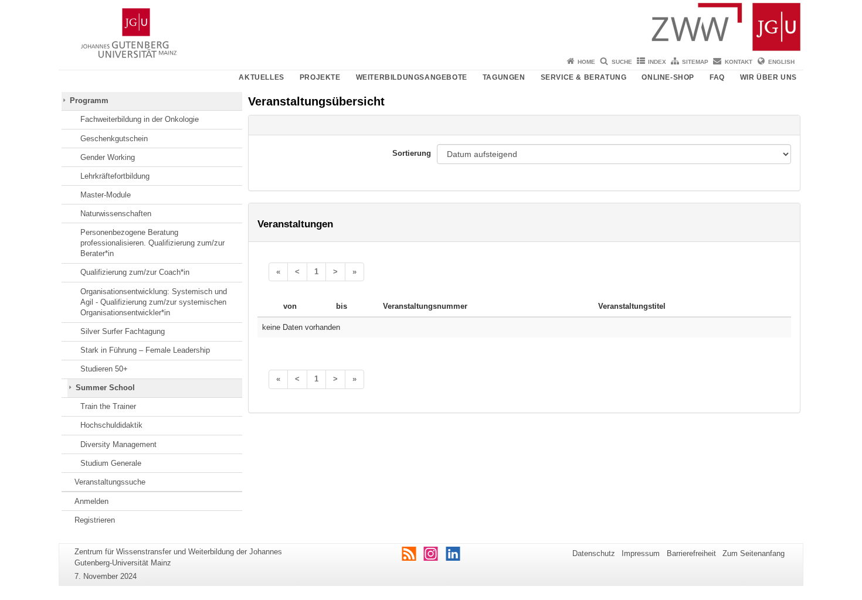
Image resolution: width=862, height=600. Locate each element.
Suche (622, 62)
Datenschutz (593, 553)
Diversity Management (118, 444)
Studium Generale (110, 463)
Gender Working (107, 157)
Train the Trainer (108, 406)
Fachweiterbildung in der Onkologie (139, 119)
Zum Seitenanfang (753, 553)
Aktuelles (261, 77)
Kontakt (738, 62)
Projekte (320, 77)
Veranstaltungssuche (109, 482)
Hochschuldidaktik (111, 425)
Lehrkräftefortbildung (115, 176)
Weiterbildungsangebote (411, 77)
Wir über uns (768, 77)
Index (657, 62)
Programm (89, 100)
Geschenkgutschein (114, 138)
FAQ (717, 77)
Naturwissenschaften (115, 213)
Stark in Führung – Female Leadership (145, 350)
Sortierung (411, 153)
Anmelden (91, 501)
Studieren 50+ (104, 368)
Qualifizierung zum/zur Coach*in (134, 272)
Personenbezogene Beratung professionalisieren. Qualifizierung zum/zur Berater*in (152, 243)
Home (586, 62)
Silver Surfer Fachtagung (122, 331)
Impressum (641, 553)
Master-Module (105, 194)
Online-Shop (668, 77)
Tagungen (504, 77)
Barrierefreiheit (691, 553)
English (781, 62)
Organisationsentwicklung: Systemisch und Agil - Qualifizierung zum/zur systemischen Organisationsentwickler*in (153, 302)
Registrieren (94, 520)
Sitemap (695, 62)
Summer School (105, 387)
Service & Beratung (584, 77)
